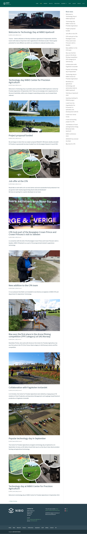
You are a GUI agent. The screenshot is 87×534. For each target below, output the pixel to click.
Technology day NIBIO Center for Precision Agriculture (29, 81)
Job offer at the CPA (18, 181)
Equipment (63, 3)
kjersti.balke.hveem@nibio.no (34, 519)
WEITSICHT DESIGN (16, 531)
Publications (57, 3)
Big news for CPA (70, 144)
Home (37, 3)
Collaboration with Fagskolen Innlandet (28, 387)
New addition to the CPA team (23, 285)
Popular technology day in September (27, 438)
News (41, 3)
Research (45, 3)
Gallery (74, 3)
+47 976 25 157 (33, 520)
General (19, 35)
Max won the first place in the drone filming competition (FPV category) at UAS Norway (30, 335)
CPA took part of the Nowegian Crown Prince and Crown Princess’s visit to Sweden (32, 233)
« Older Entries (13, 501)
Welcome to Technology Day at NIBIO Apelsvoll (31, 32)
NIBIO (11, 35)
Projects (51, 3)
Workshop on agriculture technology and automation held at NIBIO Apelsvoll (71, 86)
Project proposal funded (21, 135)
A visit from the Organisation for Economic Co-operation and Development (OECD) (72, 107)
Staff (70, 3)
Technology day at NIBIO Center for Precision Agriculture (31, 487)
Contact (79, 3)
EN (83, 3)
